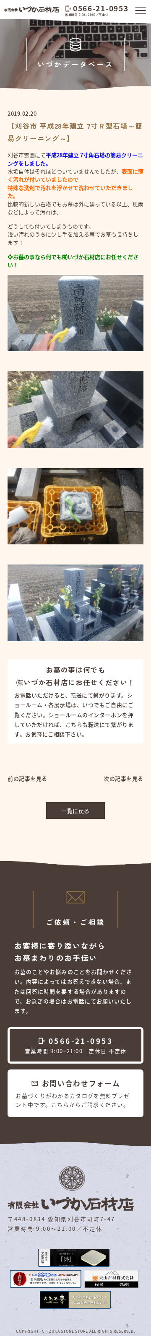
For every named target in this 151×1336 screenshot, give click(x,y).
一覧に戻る (75, 811)
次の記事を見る (123, 778)
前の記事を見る (27, 778)
